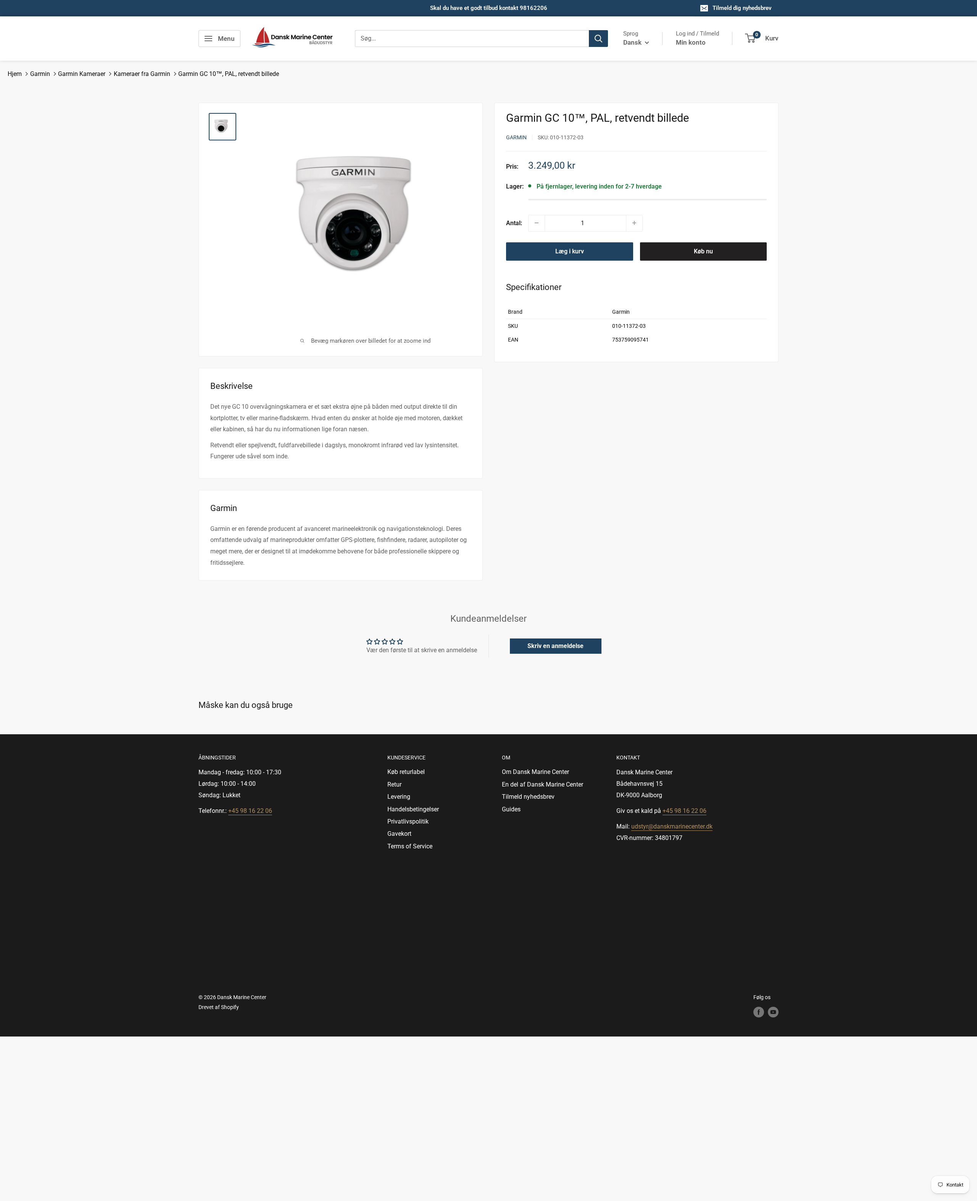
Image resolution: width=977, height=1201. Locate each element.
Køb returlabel (406, 771)
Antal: (514, 222)
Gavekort (399, 833)
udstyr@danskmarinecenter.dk (672, 826)
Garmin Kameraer (81, 73)
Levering (398, 796)
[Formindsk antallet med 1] (537, 223)
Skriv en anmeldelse (555, 646)
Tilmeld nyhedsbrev (528, 796)
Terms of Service (409, 846)
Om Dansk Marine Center (535, 771)
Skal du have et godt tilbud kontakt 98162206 (488, 8)
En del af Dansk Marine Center (542, 784)
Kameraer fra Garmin (142, 73)
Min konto (691, 42)
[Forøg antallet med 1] (634, 223)
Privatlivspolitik (408, 821)
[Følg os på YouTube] (773, 1012)
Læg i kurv (569, 251)
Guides (511, 809)
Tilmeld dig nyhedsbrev (742, 8)
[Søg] (598, 38)
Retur (394, 784)
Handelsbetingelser (413, 809)
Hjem (15, 73)
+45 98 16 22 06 (250, 810)
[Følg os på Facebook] (758, 1012)
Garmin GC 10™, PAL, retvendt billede (228, 73)
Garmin (40, 73)
